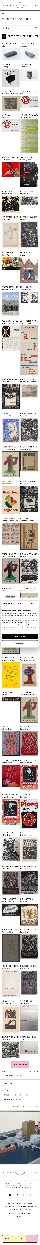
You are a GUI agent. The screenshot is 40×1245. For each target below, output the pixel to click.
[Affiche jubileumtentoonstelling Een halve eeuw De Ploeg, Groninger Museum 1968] (11, 125)
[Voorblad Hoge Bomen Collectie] (11, 910)
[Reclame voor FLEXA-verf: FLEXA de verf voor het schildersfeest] (11, 263)
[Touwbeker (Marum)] (29, 75)
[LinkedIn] (30, 1195)
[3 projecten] (29, 1018)
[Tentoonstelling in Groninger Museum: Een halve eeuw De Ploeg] (29, 102)
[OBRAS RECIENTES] (29, 1047)
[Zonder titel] (11, 430)
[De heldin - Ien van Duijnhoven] (29, 777)
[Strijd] (29, 849)
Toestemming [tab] (7, 603)
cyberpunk (26, 36)
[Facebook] (23, 1195)
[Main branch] (29, 270)
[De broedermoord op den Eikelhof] (29, 234)
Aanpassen (19, 643)
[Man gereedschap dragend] (11, 234)
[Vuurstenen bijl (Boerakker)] (11, 54)
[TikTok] (17, 1195)
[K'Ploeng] (11, 78)
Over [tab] (32, 603)
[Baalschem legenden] (11, 500)
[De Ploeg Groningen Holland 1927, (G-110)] (29, 536)
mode (35, 36)
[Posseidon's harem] (11, 776)
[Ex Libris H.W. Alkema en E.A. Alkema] (29, 297)
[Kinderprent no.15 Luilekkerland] (11, 534)
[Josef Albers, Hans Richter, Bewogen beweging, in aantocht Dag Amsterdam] (29, 350)
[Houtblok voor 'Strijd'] (29, 983)
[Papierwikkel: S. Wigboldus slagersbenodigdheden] (11, 699)
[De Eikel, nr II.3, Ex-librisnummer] (29, 461)
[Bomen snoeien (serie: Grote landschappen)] (29, 391)
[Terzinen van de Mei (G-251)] (11, 464)
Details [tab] (20, 603)
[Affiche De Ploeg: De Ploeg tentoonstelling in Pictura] (29, 813)
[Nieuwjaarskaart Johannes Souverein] (11, 1049)
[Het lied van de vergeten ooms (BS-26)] (29, 674)
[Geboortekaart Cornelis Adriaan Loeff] (11, 849)
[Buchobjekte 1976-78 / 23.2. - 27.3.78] (11, 983)
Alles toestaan (20, 637)
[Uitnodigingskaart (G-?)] (11, 948)
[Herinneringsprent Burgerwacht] (11, 396)
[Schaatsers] (11, 204)
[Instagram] (10, 1195)
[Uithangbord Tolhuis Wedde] (29, 915)
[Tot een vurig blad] (29, 136)
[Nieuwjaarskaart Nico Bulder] (29, 430)
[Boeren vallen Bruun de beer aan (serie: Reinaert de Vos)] (11, 103)
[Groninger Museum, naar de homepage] (20, 5)
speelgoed (13, 36)
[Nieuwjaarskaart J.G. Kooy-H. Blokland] (29, 571)
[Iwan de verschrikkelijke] (11, 743)
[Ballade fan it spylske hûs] (29, 200)
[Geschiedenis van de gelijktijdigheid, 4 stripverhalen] (11, 169)
